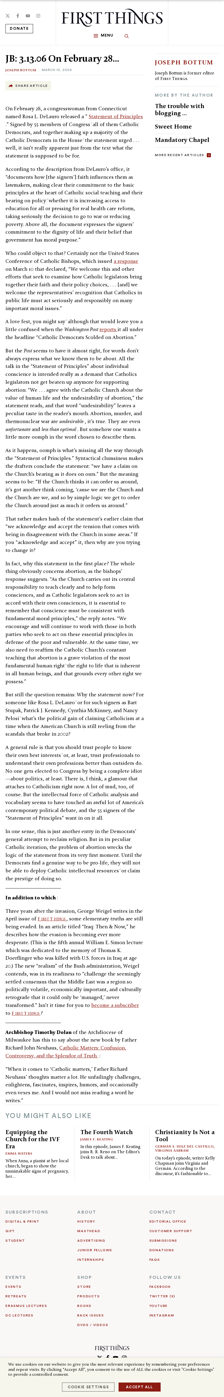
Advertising (91, 1240)
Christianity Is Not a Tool (185, 1135)
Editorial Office (168, 1221)
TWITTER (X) (162, 1296)
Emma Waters (19, 1153)
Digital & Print (22, 1221)
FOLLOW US (165, 1277)
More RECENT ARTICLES (179, 155)
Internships (90, 1259)
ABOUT (86, 1212)
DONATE (19, 29)
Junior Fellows (94, 1250)
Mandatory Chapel (182, 140)
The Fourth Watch (106, 1132)
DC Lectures (19, 1315)
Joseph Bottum (20, 70)
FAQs (154, 1259)
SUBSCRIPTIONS (26, 1212)
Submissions (163, 1240)
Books (84, 1305)
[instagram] (38, 16)
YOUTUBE (158, 1305)
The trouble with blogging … (179, 109)
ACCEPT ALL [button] (139, 1387)
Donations (161, 1250)
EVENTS (15, 1277)
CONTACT (162, 1212)
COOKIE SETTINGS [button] (88, 1387)
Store (84, 1286)
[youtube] (28, 16)
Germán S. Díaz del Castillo (184, 1146)
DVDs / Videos (92, 1325)
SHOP (84, 1277)
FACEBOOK (160, 1286)
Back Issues (90, 1315)
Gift (10, 1231)
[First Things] (112, 18)
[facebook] (18, 16)
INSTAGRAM (161, 1315)
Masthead (88, 1231)
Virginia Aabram (172, 1150)
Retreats (16, 1296)
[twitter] (7, 16)
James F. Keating (96, 1139)
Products (88, 1296)
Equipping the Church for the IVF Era (32, 1139)
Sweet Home (173, 126)
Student (15, 1240)
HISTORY (86, 1221)
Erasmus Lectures (26, 1305)
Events (13, 1286)
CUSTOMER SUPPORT (171, 1231)
